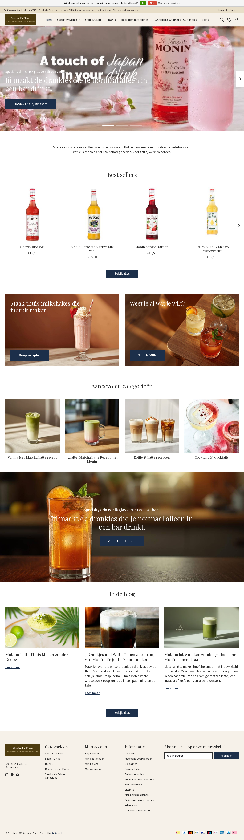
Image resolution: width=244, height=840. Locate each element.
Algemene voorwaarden (138, 758)
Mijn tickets (91, 763)
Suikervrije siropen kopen (139, 800)
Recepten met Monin (57, 769)
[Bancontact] (203, 833)
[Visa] (196, 833)
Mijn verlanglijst (94, 769)
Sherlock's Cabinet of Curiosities (176, 20)
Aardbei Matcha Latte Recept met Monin (92, 459)
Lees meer (12, 667)
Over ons (130, 753)
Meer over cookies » (169, 3)
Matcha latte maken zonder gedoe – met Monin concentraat (201, 657)
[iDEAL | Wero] (178, 833)
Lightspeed (56, 833)
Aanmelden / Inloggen (228, 10)
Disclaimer (131, 763)
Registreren (92, 753)
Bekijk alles (122, 273)
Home (48, 20)
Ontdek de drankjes (122, 541)
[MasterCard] (190, 833)
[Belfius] (215, 833)
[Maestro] (209, 833)
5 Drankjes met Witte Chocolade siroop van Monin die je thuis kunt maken (120, 657)
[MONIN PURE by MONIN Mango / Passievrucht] (211, 214)
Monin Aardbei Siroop (152, 247)
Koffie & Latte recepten (152, 457)
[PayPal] (184, 833)
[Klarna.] (234, 833)
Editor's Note (132, 805)
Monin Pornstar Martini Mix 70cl (92, 249)
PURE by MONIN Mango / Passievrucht (211, 249)
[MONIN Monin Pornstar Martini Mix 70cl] (92, 214)
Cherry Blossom (32, 247)
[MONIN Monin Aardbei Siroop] (152, 214)
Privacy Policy (133, 769)
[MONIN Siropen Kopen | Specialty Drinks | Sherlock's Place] (20, 19)
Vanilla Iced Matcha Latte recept (32, 457)
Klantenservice (133, 784)
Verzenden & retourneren (139, 779)
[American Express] (222, 833)
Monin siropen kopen (137, 795)
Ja (143, 3)
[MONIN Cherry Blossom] (32, 214)
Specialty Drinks (54, 753)
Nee (152, 3)
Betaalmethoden (134, 774)
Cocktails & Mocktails (211, 457)
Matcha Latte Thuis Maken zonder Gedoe (36, 657)
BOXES (112, 20)
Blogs (205, 20)
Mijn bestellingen (94, 758)
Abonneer (226, 755)
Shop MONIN (23, 104)
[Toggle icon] (222, 19)
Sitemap (129, 789)
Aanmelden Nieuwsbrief (138, 810)
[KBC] (228, 833)
